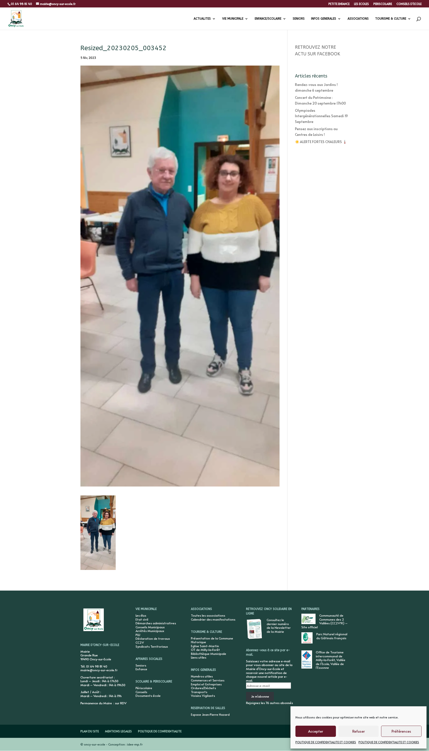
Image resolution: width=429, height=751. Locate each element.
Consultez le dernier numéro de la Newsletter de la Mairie (279, 626)
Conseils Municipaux (150, 627)
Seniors (141, 665)
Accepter (315, 731)
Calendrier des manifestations (213, 619)
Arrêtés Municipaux (150, 631)
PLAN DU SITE (89, 731)
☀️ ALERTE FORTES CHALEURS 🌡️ (321, 141)
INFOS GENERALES (323, 18)
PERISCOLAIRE (382, 4)
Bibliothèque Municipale (208, 653)
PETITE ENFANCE (339, 4)
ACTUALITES (202, 18)
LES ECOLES (361, 4)
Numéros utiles (202, 676)
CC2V (140, 642)
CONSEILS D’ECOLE (409, 4)
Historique (198, 642)
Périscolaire (144, 688)
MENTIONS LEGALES (118, 731)
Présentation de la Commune (212, 638)
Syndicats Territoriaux (152, 646)
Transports (199, 692)
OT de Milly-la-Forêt (205, 649)
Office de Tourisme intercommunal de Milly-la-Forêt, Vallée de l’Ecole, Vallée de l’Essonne (330, 660)
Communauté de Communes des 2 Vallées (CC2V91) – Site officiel (324, 621)
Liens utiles (198, 657)
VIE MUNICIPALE (232, 18)
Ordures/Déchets (203, 688)
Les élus (141, 615)
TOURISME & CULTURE (390, 18)
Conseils (141, 692)
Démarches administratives (156, 623)
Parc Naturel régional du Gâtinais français (331, 636)
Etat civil (142, 619)
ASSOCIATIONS (358, 18)
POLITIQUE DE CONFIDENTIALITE (159, 731)
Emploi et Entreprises (206, 684)
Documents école (148, 695)
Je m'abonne (260, 696)
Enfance (141, 669)
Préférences (401, 731)
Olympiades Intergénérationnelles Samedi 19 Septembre (321, 116)
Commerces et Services (207, 680)
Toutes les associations (208, 615)
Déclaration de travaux (153, 638)
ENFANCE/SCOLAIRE (268, 18)
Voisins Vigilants (203, 695)
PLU (138, 635)
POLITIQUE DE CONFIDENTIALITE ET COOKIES (325, 742)
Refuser (358, 731)
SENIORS (299, 18)
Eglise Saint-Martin (205, 646)
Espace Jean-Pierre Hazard (210, 714)
